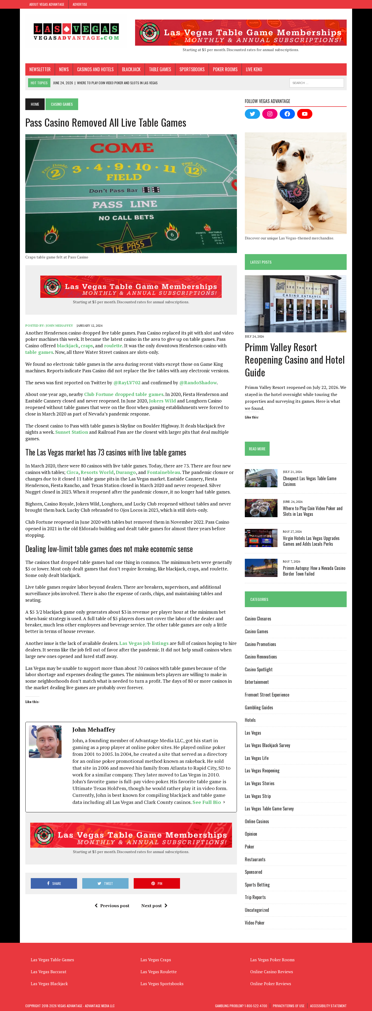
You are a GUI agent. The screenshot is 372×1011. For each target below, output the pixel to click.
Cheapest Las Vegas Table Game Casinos (309, 481)
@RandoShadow (198, 382)
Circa (72, 472)
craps (87, 345)
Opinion (251, 834)
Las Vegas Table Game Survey (269, 808)
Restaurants (255, 859)
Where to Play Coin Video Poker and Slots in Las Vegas (313, 511)
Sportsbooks (192, 69)
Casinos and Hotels (95, 69)
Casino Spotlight (259, 669)
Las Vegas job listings (144, 643)
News (64, 69)
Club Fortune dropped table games (123, 394)
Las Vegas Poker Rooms (272, 959)
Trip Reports (255, 897)
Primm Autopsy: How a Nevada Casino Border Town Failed (314, 571)
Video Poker (255, 922)
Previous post (114, 906)
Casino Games (256, 631)
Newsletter (40, 69)
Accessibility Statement (328, 1005)
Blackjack (131, 69)
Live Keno (254, 69)
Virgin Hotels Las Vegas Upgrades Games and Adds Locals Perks (311, 541)
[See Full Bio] (224, 802)
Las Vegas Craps (156, 959)
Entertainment (257, 682)
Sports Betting (257, 884)
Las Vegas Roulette (159, 971)
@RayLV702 (127, 382)
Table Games (160, 69)
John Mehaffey (59, 325)
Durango (126, 472)
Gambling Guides (259, 707)
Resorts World (97, 472)
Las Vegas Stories (260, 783)
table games (39, 352)
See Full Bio (207, 802)
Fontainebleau (163, 472)
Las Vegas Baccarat (48, 971)
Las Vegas (253, 732)
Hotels (250, 720)
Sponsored (253, 872)
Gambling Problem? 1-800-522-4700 (241, 1005)
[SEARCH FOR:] (316, 82)
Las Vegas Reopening (262, 770)
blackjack (67, 345)
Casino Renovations (261, 656)
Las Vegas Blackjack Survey (267, 745)
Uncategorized (257, 910)
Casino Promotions (260, 644)
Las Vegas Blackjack (49, 983)
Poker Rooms (225, 69)
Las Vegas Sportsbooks (162, 983)
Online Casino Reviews (271, 971)
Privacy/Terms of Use (288, 1005)
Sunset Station (71, 432)
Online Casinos (257, 821)
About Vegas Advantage (46, 4)
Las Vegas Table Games (52, 959)
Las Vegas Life (257, 758)
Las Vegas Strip (258, 796)
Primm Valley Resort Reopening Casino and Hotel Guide (295, 359)
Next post (151, 906)
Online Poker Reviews (270, 983)
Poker (249, 846)
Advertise (80, 4)
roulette (113, 345)
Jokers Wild (162, 401)
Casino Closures (258, 618)
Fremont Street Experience (267, 694)
